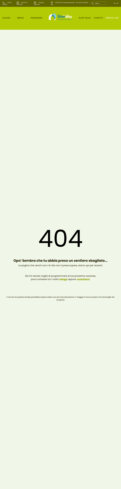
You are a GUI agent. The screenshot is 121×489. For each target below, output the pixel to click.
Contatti (98, 18)
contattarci (83, 279)
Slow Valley (85, 18)
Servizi (20, 18)
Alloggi (6, 18)
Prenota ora (112, 18)
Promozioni (36, 18)
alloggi (63, 279)
